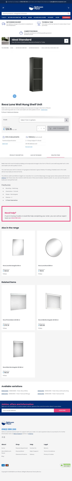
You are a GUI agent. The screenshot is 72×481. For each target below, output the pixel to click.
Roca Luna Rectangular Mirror (12, 265)
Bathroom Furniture (14, 17)
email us (30, 433)
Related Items (55, 155)
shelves (4, 178)
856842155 (41, 394)
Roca (4, 112)
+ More (57, 17)
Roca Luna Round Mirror (45, 265)
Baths (24, 17)
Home (11, 48)
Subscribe (62, 410)
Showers (50, 17)
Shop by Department (22, 448)
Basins (30, 17)
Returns (46, 448)
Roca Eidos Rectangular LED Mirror (13, 367)
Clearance (66, 17)
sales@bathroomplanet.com (58, 1)
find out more (28, 146)
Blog (3, 456)
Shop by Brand (20, 451)
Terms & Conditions (49, 451)
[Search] (68, 13)
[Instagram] (4, 437)
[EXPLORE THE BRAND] (66, 41)
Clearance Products (21, 454)
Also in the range (36, 155)
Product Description (16, 155)
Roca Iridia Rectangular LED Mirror (48, 320)
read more (44, 110)
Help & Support (18, 433)
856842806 (5, 391)
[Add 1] (43, 128)
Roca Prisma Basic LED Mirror (11, 320)
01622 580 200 (24, 1)
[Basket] (68, 8)
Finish (5, 120)
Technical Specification (9, 140)
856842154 (5, 394)
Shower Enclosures (40, 17)
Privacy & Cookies (49, 454)
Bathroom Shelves (34, 48)
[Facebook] (2, 437)
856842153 (41, 391)
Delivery (32, 454)
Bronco (39, 471)
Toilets (4, 17)
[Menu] (3, 8)
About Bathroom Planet (6, 452)
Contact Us (33, 448)
